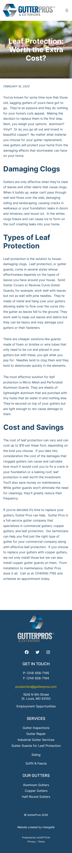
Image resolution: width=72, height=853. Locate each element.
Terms (41, 841)
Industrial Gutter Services (36, 740)
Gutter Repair (36, 734)
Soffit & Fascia (36, 763)
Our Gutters (36, 775)
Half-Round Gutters (36, 797)
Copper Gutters (36, 791)
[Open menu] (67, 10)
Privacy (31, 841)
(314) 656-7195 (38, 673)
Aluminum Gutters (36, 785)
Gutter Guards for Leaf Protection (36, 746)
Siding (36, 755)
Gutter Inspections (36, 728)
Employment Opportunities (36, 706)
